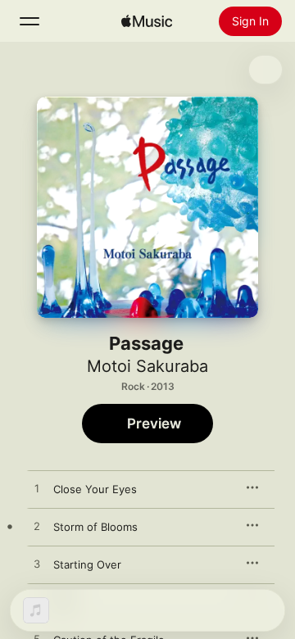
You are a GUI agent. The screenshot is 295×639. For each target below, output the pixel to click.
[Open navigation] (29, 21)
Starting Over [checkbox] (87, 564)
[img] (146, 21)
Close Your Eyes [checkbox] (95, 489)
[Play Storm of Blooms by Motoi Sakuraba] (36, 526)
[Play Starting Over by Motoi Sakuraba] (36, 564)
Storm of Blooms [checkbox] (95, 526)
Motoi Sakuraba (147, 366)
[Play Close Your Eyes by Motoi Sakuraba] (36, 489)
